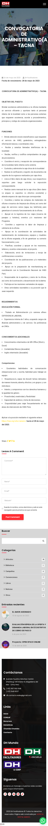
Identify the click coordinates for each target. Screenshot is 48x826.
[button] (42, 820)
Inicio (5, 714)
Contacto (7, 732)
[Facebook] (7, 441)
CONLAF (6, 717)
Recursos (7, 721)
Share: (4, 441)
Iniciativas (8, 725)
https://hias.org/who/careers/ (14, 421)
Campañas (25, 571)
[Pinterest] (12, 441)
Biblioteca (25, 565)
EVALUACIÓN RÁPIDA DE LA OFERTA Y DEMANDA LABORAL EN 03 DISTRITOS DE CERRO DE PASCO (29, 627)
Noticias (25, 589)
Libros (25, 583)
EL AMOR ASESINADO (21, 612)
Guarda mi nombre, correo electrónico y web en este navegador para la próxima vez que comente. (23, 508)
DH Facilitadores (31, 77)
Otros (25, 595)
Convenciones (25, 577)
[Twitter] (10, 441)
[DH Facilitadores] (6, 4)
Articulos (25, 559)
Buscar (6, 531)
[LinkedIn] (14, 441)
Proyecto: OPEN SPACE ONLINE (26, 642)
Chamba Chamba (11, 729)
